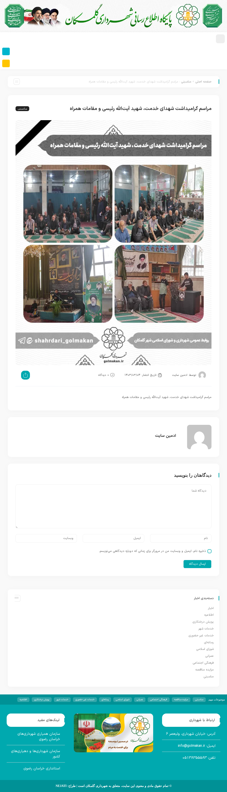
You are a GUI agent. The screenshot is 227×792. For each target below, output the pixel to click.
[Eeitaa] (6, 63)
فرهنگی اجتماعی (203, 663)
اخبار (211, 608)
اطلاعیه (209, 615)
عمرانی (209, 656)
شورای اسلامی (205, 649)
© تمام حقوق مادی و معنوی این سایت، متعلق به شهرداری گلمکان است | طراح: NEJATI (114, 786)
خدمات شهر (206, 628)
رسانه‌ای (209, 642)
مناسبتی (186, 81)
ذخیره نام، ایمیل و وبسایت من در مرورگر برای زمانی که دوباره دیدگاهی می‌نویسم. (152, 551)
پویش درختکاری (203, 621)
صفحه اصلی (203, 81)
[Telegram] (6, 51)
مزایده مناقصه (204, 669)
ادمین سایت (179, 375)
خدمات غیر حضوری (201, 635)
